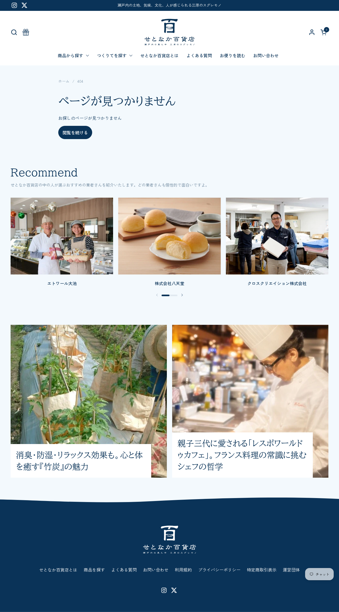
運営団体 (291, 569)
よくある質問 (124, 569)
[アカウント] (312, 32)
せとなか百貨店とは (58, 569)
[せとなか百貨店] (169, 32)
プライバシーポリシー (219, 569)
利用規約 (183, 569)
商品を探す (94, 569)
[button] (14, 32)
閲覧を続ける (75, 132)
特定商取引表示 (261, 569)
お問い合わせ (155, 569)
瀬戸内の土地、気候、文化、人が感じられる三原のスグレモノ (169, 5)
